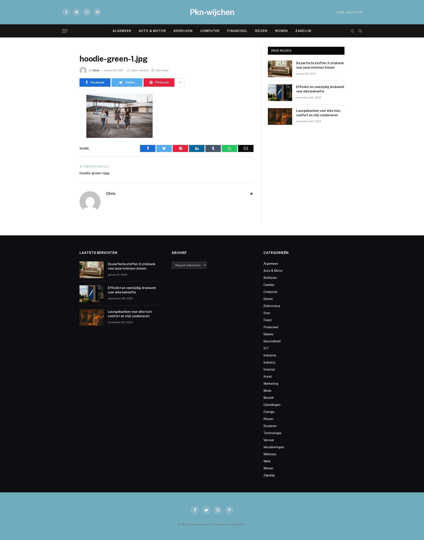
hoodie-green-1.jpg (94, 173)
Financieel (237, 31)
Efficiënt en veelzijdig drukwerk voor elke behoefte (320, 89)
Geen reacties (140, 70)
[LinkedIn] (64, 131)
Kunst (267, 376)
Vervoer (268, 440)
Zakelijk (303, 31)
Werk (267, 461)
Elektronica (271, 306)
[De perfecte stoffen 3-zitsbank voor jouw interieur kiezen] (280, 68)
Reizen (261, 31)
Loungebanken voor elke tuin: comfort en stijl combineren (318, 113)
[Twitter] (64, 119)
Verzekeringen (273, 447)
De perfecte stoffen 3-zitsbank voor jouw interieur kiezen (320, 65)
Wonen (281, 31)
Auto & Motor (152, 31)
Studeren (270, 426)
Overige (268, 412)
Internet (269, 369)
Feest (267, 320)
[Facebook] (64, 108)
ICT (266, 348)
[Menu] (65, 31)
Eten (266, 313)
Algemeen (122, 31)
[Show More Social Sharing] (180, 82)
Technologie (272, 433)
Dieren (268, 299)
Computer (210, 31)
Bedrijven (183, 31)
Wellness (269, 454)
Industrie (269, 355)
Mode (267, 390)
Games (268, 334)
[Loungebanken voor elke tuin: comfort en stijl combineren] (280, 116)
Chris (96, 70)
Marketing (270, 383)
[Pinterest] (64, 142)
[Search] (360, 31)
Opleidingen (271, 405)
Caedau (268, 285)
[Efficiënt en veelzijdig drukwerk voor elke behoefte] (280, 92)
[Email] (64, 153)
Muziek (268, 397)
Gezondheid (271, 341)
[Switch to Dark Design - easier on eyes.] (353, 31)
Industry (269, 362)
